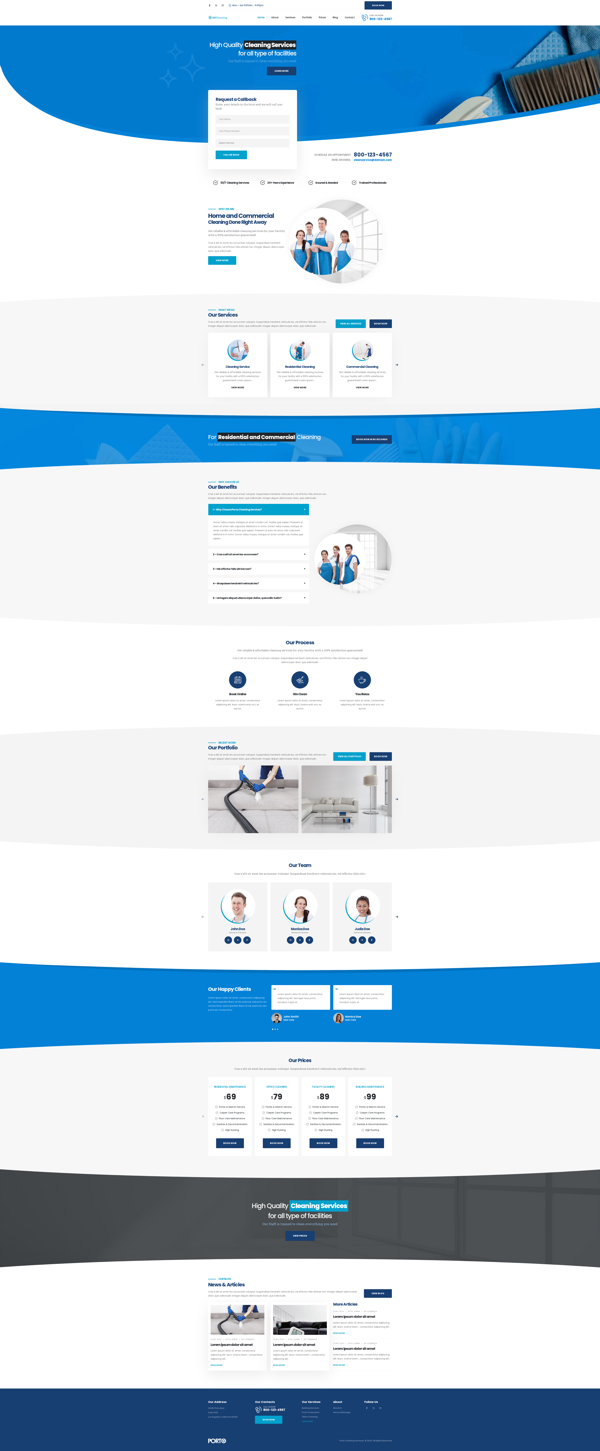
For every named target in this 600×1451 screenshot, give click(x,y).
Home (261, 17)
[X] (216, 5)
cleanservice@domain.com (373, 160)
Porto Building (253, 795)
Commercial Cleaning (362, 367)
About (275, 17)
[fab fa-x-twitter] (237, 940)
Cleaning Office (346, 800)
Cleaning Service (238, 367)
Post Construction (253, 800)
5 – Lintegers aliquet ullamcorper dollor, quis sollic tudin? (247, 598)
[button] (397, 365)
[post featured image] (238, 350)
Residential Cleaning (300, 367)
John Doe (237, 929)
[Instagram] (223, 5)
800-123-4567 (373, 154)
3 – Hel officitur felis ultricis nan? (232, 569)
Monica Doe (300, 929)
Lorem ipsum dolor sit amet (232, 1344)
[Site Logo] (217, 17)
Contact (350, 17)
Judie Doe (362, 929)
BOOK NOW (230, 1143)
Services (290, 17)
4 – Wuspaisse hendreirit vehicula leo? (236, 583)
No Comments (248, 1339)
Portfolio (307, 17)
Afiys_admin (231, 1339)
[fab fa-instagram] (228, 940)
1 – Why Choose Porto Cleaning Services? (237, 509)
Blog (335, 17)
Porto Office (347, 795)
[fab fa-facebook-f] (247, 940)
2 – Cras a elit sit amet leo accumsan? (235, 554)
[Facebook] (209, 5)
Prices (322, 17)
